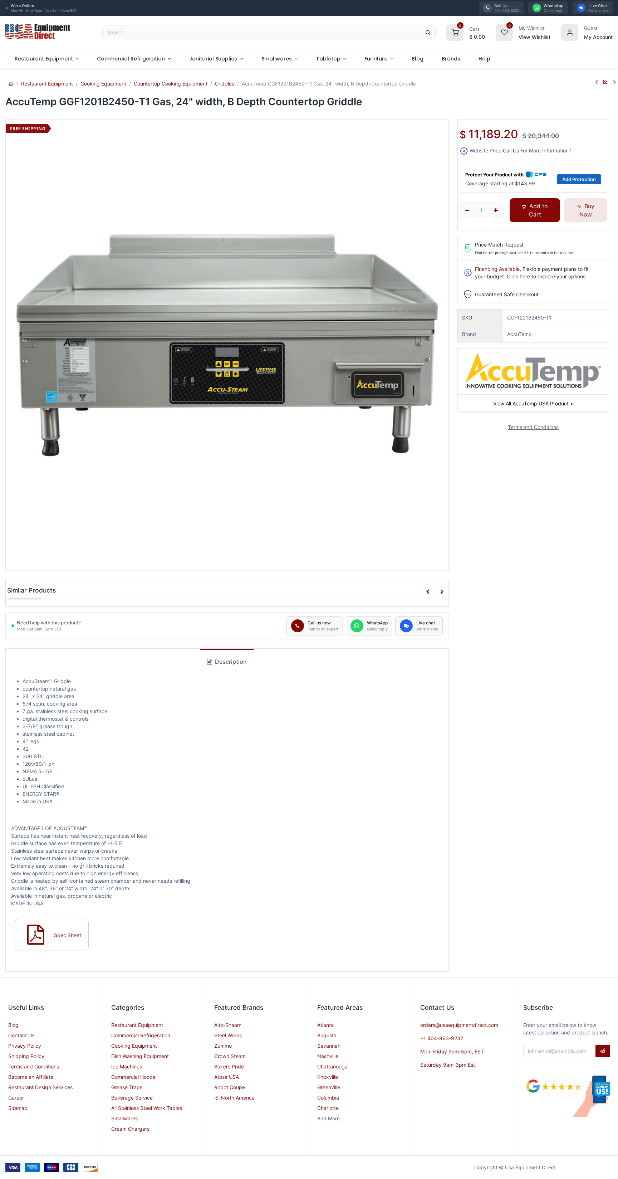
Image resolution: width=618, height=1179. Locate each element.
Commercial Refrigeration (140, 1035)
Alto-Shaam (227, 1025)
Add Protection (579, 179)
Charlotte (328, 1108)
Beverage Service (132, 1098)
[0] (455, 32)
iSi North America (234, 1098)
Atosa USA (226, 1077)
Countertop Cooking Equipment (170, 84)
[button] (427, 592)
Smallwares (124, 1118)
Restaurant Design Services (40, 1087)
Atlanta (325, 1025)
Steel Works (228, 1035)
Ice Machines (126, 1066)
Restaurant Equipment (47, 84)
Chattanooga (332, 1066)
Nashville (327, 1056)
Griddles (224, 84)
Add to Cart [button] (538, 210)
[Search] (428, 32)
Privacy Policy (24, 1046)
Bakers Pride (229, 1066)
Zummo (223, 1046)
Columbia (328, 1098)
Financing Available (497, 269)
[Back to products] (605, 82)
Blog (13, 1025)
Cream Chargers (130, 1129)
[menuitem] (46, 58)
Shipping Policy (26, 1056)
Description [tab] (230, 661)
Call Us (511, 150)
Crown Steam (230, 1056)
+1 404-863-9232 (441, 1038)
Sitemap (18, 1108)
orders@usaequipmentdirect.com (459, 1025)
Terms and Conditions (33, 1066)
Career (16, 1098)
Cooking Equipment (103, 84)
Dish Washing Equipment (140, 1056)
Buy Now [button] (586, 210)
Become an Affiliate (30, 1077)
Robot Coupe (229, 1087)
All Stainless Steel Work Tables (146, 1108)
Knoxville (327, 1077)
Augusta (327, 1035)
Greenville (328, 1087)
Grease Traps (126, 1087)
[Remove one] (467, 210)
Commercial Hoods (133, 1077)
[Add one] (495, 210)
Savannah (328, 1046)
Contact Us (21, 1035)
